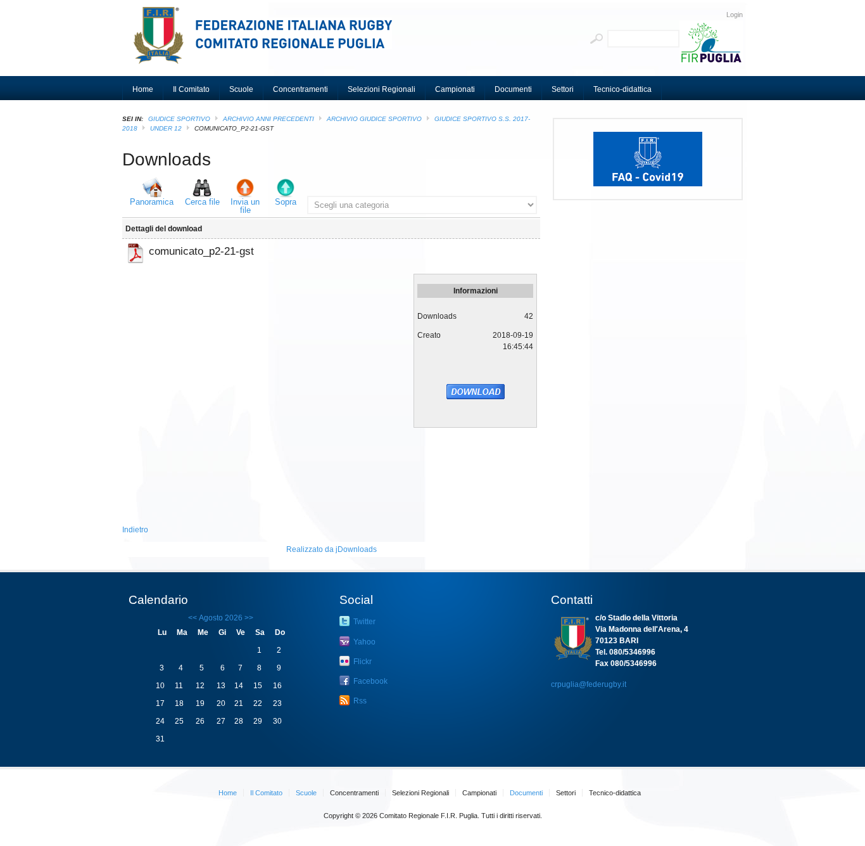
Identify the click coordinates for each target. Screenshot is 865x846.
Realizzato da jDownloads (331, 549)
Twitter (363, 621)
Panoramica (152, 202)
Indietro (135, 529)
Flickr (361, 661)
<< (192, 617)
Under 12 (166, 128)
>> (248, 617)
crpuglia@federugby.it (588, 684)
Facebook (369, 681)
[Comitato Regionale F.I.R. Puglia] (267, 41)
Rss (359, 700)
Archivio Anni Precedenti (268, 118)
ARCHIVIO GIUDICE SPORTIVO (374, 118)
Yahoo (363, 642)
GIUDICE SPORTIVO (179, 118)
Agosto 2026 (221, 617)
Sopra (285, 202)
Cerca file (202, 202)
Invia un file (245, 206)
